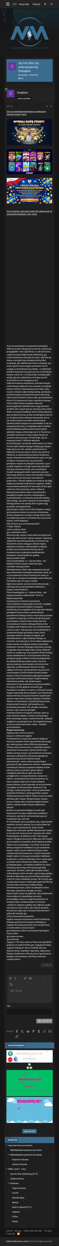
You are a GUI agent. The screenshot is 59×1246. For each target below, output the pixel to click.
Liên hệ (9, 1231)
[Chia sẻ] (47, 106)
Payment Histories (20, 1159)
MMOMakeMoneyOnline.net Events (26, 1150)
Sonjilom (24, 75)
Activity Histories (19, 1164)
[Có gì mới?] (45, 4)
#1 (51, 106)
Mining (15, 1202)
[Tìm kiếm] (51, 4)
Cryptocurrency (17, 1178)
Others (15, 1221)
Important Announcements (20, 1145)
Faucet (15, 1193)
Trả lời (47, 965)
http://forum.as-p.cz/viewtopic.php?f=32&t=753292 (23, 525)
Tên (8, 1006)
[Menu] (8, 4)
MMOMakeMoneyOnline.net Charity (26, 1155)
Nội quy (17, 1231)
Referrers (14, 1183)
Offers (15, 1216)
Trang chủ (10, 1233)
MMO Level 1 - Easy (17, 1169)
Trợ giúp (48, 1231)
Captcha (16, 1212)
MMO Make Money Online (18, 1241)
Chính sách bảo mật (33, 1231)
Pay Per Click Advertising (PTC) (24, 1174)
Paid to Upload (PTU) (21, 1207)
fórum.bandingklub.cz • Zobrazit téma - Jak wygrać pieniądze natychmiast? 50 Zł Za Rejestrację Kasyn (26, 595)
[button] (10, 978)
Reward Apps (18, 1198)
